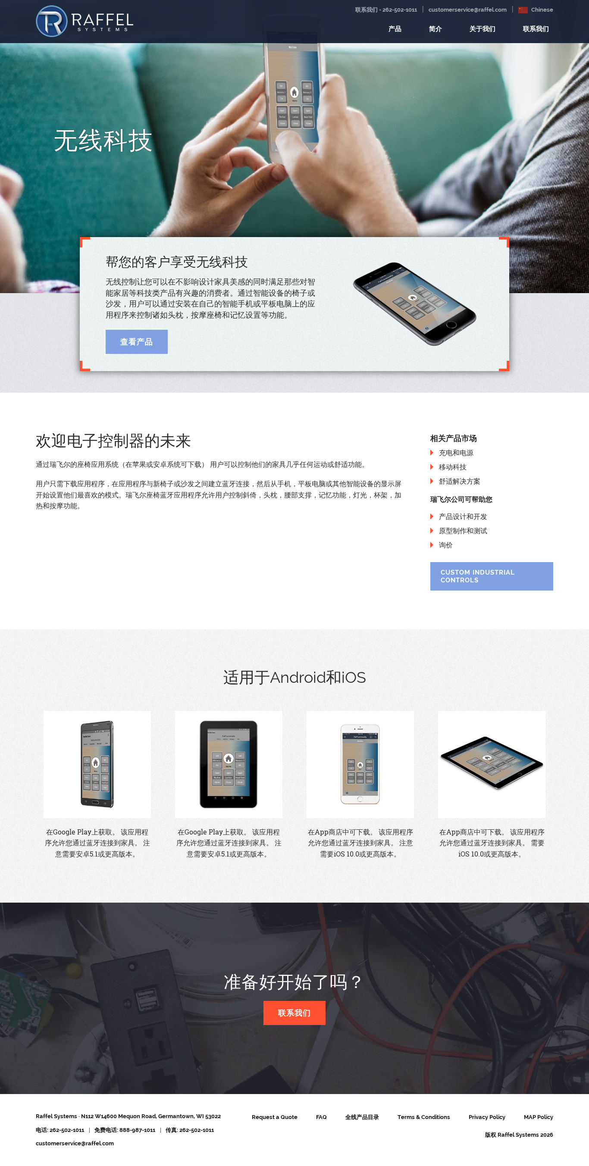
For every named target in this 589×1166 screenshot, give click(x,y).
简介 (435, 29)
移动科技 (453, 467)
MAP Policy (538, 1117)
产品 (394, 29)
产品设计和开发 (463, 516)
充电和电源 (456, 452)
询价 (446, 545)
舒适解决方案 (459, 481)
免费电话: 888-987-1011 (124, 1130)
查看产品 (136, 341)
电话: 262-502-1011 (60, 1130)
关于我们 (482, 29)
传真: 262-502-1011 (190, 1130)
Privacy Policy (487, 1117)
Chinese (541, 9)
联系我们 (536, 29)
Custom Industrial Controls (478, 576)
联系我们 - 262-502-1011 (386, 9)
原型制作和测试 (463, 530)
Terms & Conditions (424, 1117)
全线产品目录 (362, 1117)
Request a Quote (275, 1117)
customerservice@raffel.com (468, 9)
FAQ (321, 1117)
